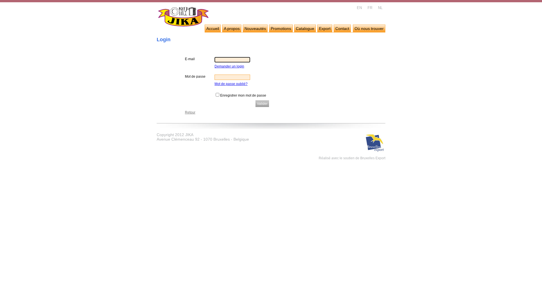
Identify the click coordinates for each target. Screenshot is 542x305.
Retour (190, 112)
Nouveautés (255, 28)
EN (359, 8)
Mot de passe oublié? (231, 84)
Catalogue (305, 28)
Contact (342, 28)
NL (380, 8)
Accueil (212, 28)
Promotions (281, 28)
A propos (232, 28)
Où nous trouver (369, 28)
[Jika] (184, 17)
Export (325, 28)
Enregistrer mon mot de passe (243, 95)
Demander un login (229, 66)
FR (370, 8)
